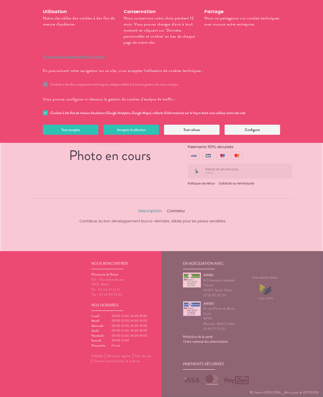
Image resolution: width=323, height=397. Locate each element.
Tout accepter (70, 129)
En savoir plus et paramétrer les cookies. (74, 57)
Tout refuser (191, 129)
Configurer (252, 129)
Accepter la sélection (131, 129)
